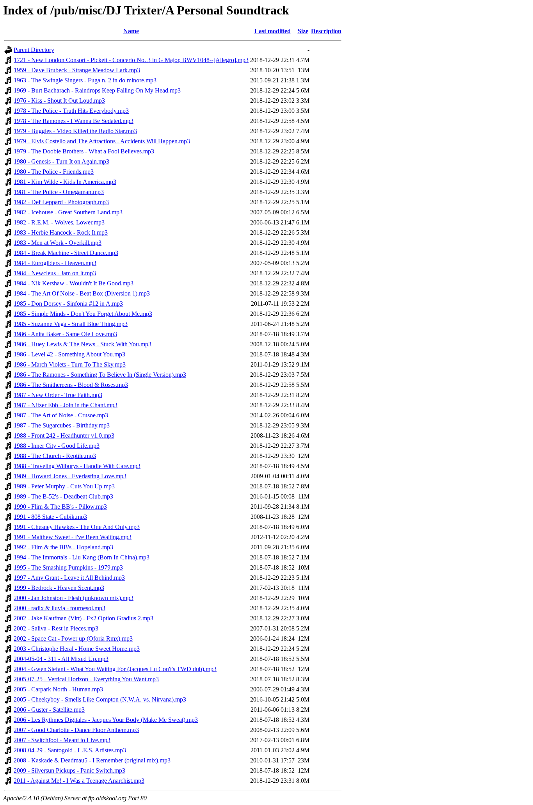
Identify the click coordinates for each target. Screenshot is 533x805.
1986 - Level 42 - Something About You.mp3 (69, 354)
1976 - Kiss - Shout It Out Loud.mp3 (59, 100)
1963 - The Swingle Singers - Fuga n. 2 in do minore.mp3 (85, 80)
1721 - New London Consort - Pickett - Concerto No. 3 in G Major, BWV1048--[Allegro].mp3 (131, 60)
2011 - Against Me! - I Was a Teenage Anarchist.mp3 (79, 780)
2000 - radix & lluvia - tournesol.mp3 (59, 608)
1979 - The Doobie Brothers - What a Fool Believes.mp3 (84, 151)
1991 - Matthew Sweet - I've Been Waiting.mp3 (72, 537)
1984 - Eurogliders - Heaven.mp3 (55, 263)
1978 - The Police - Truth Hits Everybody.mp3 (71, 110)
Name (131, 31)
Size (303, 31)
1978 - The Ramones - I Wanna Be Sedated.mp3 (73, 121)
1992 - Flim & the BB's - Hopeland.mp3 (63, 547)
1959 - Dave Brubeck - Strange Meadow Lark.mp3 (77, 70)
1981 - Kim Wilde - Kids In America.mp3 (65, 181)
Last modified (272, 31)
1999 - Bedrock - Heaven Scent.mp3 (59, 587)
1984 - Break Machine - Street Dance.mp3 (66, 252)
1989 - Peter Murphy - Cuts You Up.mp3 (64, 486)
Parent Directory (34, 49)
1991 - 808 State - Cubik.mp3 (50, 516)
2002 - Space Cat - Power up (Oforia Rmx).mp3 (73, 638)
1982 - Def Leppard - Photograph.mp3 (61, 202)
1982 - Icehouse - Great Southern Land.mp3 (68, 212)
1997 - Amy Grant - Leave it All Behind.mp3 (69, 577)
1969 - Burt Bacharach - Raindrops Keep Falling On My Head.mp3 (97, 90)
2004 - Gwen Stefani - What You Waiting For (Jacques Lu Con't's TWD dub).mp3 (115, 669)
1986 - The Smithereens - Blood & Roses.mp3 (71, 384)
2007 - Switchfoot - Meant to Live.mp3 (62, 740)
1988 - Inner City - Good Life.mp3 (56, 445)
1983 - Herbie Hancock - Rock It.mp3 (61, 232)
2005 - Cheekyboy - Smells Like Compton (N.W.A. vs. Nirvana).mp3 (100, 699)
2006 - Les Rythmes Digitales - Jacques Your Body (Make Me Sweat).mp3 (106, 719)
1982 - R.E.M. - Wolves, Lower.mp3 (59, 222)
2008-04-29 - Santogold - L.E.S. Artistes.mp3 (70, 750)
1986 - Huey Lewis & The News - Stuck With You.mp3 (82, 344)
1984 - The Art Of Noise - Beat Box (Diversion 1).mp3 (82, 293)
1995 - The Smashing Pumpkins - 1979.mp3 (68, 567)
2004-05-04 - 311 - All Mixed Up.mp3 (61, 658)
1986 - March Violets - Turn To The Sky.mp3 (70, 364)
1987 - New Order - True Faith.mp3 (58, 395)
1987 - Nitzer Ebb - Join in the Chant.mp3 (65, 405)
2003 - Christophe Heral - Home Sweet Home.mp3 (77, 648)
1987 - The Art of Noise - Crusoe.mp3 (61, 415)
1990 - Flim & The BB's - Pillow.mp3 (60, 506)
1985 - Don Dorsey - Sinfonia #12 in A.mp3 (68, 303)
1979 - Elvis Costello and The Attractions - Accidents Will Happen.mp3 (102, 141)
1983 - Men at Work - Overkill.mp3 (57, 242)
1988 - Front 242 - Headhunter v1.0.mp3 (64, 435)
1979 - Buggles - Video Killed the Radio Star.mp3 (75, 131)
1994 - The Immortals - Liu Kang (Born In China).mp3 (81, 557)
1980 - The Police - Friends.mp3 (54, 171)
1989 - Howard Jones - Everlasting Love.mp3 (70, 476)
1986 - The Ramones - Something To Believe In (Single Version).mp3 (100, 374)
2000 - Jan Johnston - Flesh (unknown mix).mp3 (73, 598)
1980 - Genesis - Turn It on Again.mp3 (61, 161)
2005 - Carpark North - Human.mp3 (58, 689)
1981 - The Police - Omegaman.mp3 (59, 192)
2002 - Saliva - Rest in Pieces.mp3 (56, 628)
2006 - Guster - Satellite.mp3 (49, 709)
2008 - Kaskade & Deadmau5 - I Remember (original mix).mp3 (92, 760)
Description (326, 31)
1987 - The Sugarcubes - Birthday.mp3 (62, 425)
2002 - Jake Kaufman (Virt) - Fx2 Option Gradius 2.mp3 (83, 618)
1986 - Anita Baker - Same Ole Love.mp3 (65, 334)
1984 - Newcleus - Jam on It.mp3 (55, 273)
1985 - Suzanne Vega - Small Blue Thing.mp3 (71, 324)
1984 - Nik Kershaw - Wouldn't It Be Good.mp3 (73, 283)
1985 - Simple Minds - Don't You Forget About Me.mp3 (83, 313)
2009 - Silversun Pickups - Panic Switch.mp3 (69, 770)
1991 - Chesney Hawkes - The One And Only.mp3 (77, 527)
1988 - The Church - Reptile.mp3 (55, 455)
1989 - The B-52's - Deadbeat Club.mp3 (63, 496)
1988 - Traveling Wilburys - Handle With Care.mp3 (77, 466)
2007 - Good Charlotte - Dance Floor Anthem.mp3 (76, 730)
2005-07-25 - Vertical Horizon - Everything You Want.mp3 (86, 679)
